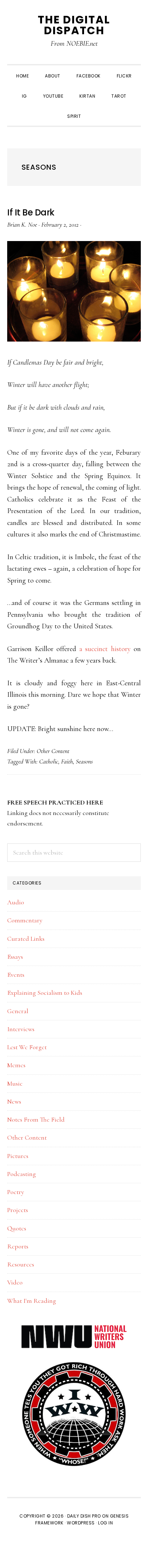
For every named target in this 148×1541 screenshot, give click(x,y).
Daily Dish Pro (84, 1516)
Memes (16, 1065)
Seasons (84, 761)
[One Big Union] (74, 1365)
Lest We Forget (27, 1047)
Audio (15, 902)
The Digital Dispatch (74, 25)
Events (15, 975)
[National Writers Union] (74, 1329)
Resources (20, 1264)
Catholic (48, 761)
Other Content (53, 751)
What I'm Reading (31, 1301)
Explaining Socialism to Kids (44, 993)
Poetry (15, 1192)
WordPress (81, 1523)
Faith (67, 761)
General (17, 1011)
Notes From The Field (36, 1119)
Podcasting (21, 1174)
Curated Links (26, 939)
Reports (17, 1246)
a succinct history (105, 649)
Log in (105, 1523)
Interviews (20, 1029)
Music (15, 1083)
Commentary (24, 920)
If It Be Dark (31, 212)
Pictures (17, 1156)
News (14, 1101)
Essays (15, 957)
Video (15, 1282)
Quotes (16, 1228)
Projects (17, 1210)
